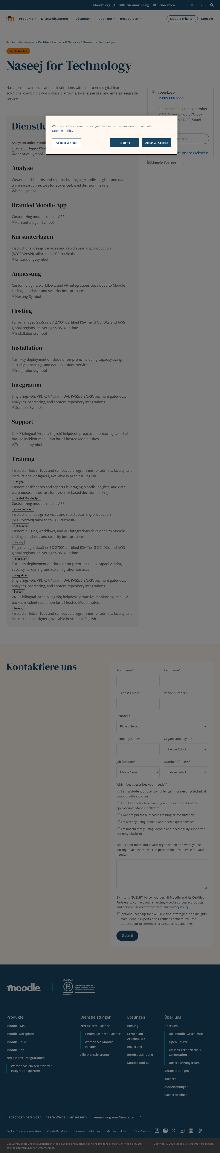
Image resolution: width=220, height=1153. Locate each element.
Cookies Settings (66, 142)
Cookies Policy (62, 131)
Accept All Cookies (156, 142)
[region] (111, 135)
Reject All (124, 142)
